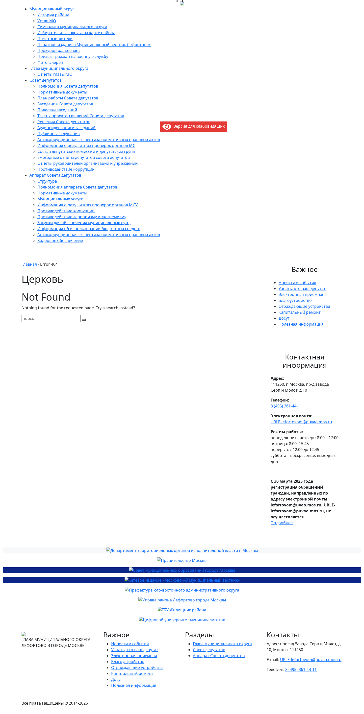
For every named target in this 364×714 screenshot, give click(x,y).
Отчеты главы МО (55, 74)
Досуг (284, 318)
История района (53, 15)
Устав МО (46, 21)
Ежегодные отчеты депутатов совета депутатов (83, 157)
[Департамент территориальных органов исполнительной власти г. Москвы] (182, 550)
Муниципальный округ (51, 9)
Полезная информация (301, 324)
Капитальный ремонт (300, 312)
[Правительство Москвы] (182, 560)
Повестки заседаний (57, 110)
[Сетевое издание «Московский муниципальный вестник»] (182, 580)
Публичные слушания (58, 133)
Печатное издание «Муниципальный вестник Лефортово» (94, 44)
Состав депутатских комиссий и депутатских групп (86, 151)
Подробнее (282, 522)
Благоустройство (295, 300)
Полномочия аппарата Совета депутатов (77, 187)
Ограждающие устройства (304, 306)
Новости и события (297, 282)
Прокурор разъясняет (58, 50)
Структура (47, 181)
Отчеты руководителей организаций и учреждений (87, 163)
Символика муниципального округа (72, 26)
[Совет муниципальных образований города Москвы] (182, 570)
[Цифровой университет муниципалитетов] (182, 620)
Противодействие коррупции (66, 169)
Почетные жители (55, 38)
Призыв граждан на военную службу (72, 56)
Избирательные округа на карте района (76, 32)
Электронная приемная (301, 294)
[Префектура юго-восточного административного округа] (182, 590)
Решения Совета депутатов (63, 121)
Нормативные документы (62, 92)
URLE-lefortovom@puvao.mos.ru (301, 422)
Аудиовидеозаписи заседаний (66, 127)
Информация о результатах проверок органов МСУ (87, 205)
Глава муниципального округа (58, 68)
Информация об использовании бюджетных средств (88, 228)
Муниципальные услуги (60, 199)
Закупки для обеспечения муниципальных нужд (83, 222)
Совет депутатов (45, 80)
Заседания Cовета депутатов (65, 104)
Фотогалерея (50, 62)
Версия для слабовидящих (198, 126)
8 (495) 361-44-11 (286, 406)
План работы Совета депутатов (67, 98)
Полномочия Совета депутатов (67, 86)
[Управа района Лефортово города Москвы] (182, 600)
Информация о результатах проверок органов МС (86, 145)
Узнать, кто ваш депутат (302, 288)
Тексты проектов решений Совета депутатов (80, 116)
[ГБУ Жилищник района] (182, 610)
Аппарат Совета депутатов (55, 175)
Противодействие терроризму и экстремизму (81, 216)
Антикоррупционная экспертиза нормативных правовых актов (98, 139)
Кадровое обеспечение (60, 240)
